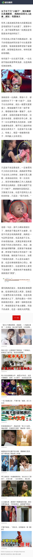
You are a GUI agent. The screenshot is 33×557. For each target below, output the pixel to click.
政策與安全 (9, 554)
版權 (19, 554)
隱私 (16, 554)
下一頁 (16, 318)
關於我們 (3, 554)
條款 (14, 554)
